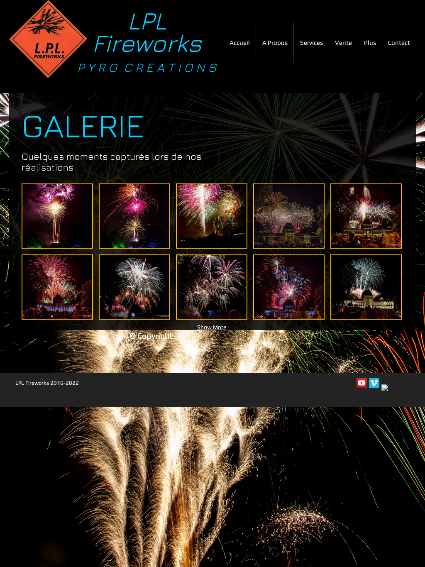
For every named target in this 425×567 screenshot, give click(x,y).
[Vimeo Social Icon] (374, 383)
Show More (211, 327)
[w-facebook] (386, 389)
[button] (311, 42)
